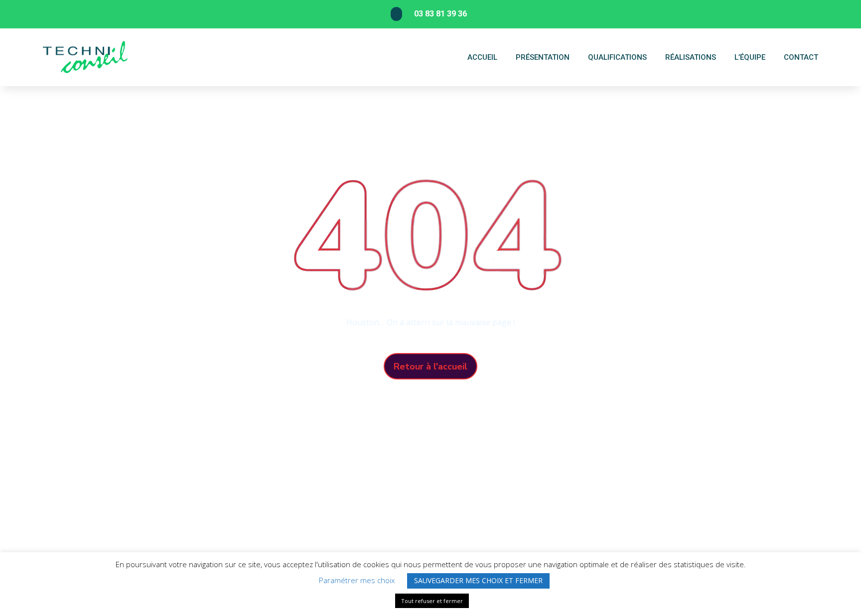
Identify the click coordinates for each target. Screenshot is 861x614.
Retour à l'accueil (430, 366)
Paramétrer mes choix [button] (357, 580)
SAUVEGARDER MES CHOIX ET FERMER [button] (478, 580)
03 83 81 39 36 (440, 13)
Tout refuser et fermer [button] (432, 601)
